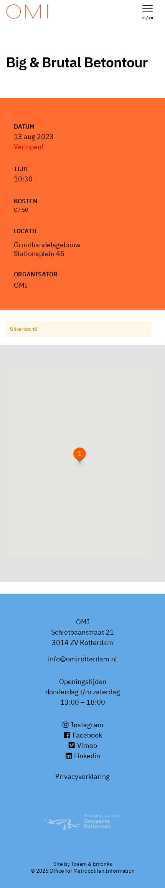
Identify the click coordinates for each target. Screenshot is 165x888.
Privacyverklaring (82, 776)
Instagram (86, 724)
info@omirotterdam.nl (82, 659)
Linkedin (86, 755)
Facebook (86, 735)
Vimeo (86, 745)
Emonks (102, 863)
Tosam (79, 863)
